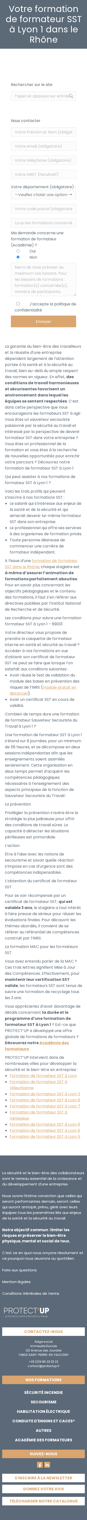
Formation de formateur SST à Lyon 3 (45, 1094)
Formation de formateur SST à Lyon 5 (45, 1136)
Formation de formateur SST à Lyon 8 (45, 1100)
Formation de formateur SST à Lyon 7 (45, 1106)
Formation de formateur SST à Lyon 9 (45, 1130)
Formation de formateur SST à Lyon (43, 1076)
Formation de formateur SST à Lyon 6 (45, 1124)
